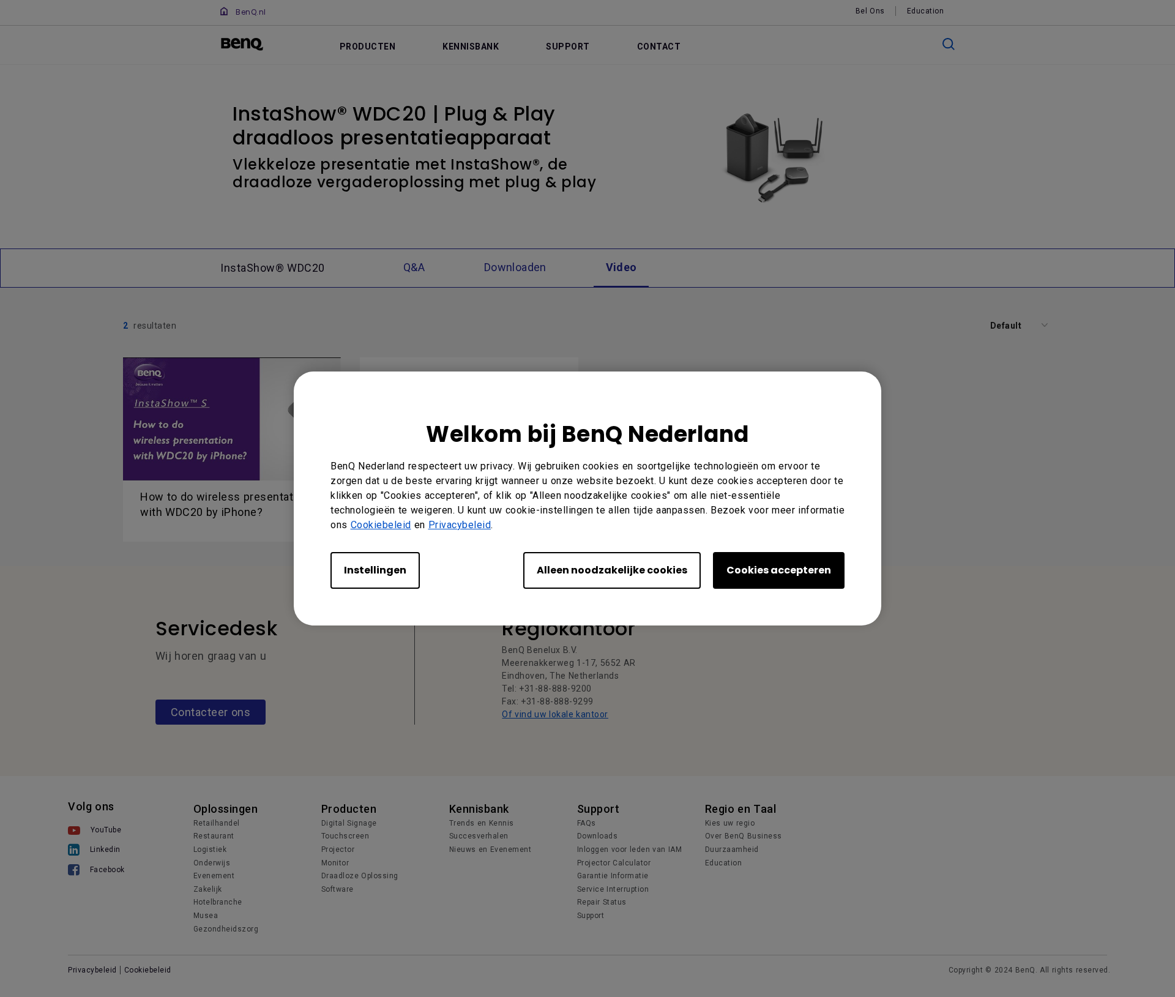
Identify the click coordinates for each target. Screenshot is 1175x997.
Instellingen (375, 570)
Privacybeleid (459, 525)
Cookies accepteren (778, 570)
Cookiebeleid (381, 525)
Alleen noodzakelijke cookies (612, 570)
